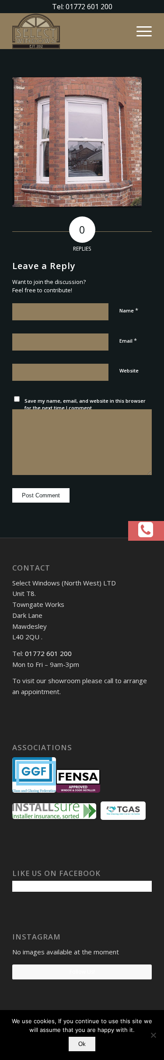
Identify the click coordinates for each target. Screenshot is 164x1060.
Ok (82, 1044)
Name (128, 310)
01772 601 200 (48, 653)
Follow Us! (82, 971)
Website (129, 370)
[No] (153, 1035)
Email (128, 340)
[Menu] (140, 31)
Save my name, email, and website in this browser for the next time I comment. (85, 404)
